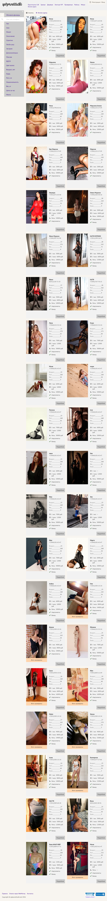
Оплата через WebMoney (17, 894)
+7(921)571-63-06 (96, 21)
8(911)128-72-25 (54, 282)
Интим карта (32, 7)
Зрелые (43, 5)
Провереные (68, 5)
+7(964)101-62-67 (55, 368)
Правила (5, 894)
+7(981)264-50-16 (96, 195)
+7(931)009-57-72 (55, 846)
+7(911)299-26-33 (96, 238)
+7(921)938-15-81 (55, 673)
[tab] (30, 13)
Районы (76, 5)
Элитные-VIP (59, 5)
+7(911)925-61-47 (96, 846)
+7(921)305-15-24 (96, 586)
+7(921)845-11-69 (96, 673)
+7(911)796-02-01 (55, 108)
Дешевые (50, 5)
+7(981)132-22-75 (55, 64)
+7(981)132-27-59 (96, 108)
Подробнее (60, 56)
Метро (83, 5)
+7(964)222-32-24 (55, 325)
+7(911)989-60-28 (55, 803)
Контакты (30, 894)
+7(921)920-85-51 (55, 21)
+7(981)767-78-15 (96, 282)
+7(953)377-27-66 (96, 760)
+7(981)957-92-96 (55, 238)
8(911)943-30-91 (95, 803)
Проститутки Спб (33, 5)
